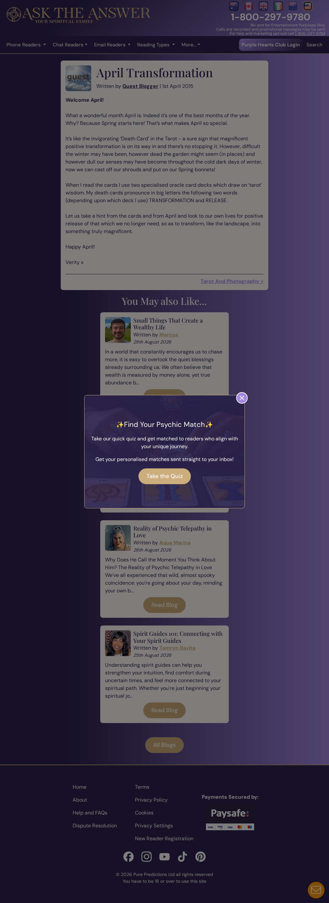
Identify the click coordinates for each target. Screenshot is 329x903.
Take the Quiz (165, 476)
